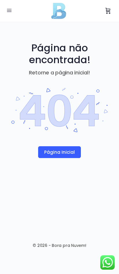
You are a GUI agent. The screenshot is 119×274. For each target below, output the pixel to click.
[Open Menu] (9, 10)
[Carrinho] (108, 11)
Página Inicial (59, 152)
